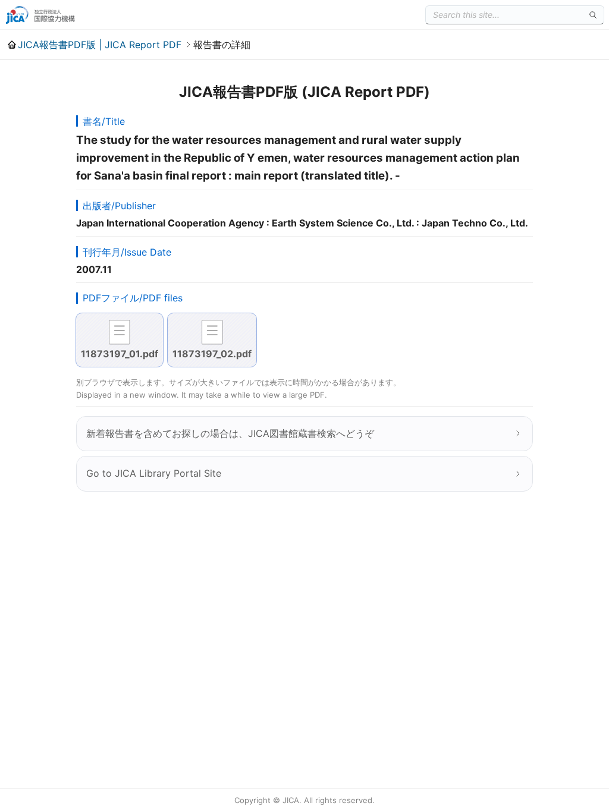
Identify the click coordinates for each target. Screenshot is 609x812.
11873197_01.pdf (119, 354)
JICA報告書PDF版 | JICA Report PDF (99, 45)
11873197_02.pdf (212, 354)
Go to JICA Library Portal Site (153, 473)
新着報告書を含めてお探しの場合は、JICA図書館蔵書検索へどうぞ (230, 433)
